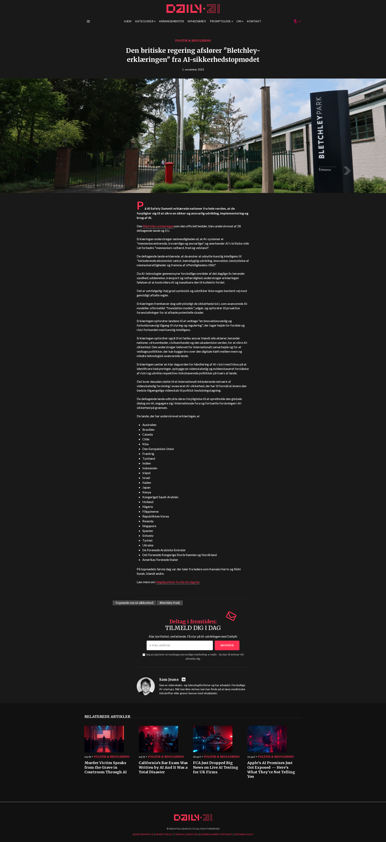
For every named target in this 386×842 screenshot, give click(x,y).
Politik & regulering (193, 40)
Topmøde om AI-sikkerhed (134, 603)
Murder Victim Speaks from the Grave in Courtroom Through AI (105, 767)
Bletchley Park (170, 603)
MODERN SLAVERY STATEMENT (216, 834)
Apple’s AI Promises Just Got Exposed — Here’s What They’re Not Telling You (271, 770)
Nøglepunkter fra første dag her (177, 582)
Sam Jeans (169, 679)
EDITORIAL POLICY (244, 834)
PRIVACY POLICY (164, 834)
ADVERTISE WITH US (142, 834)
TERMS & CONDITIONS (186, 834)
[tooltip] (184, 679)
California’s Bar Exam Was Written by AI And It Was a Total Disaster (163, 767)
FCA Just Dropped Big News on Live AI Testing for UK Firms (215, 767)
